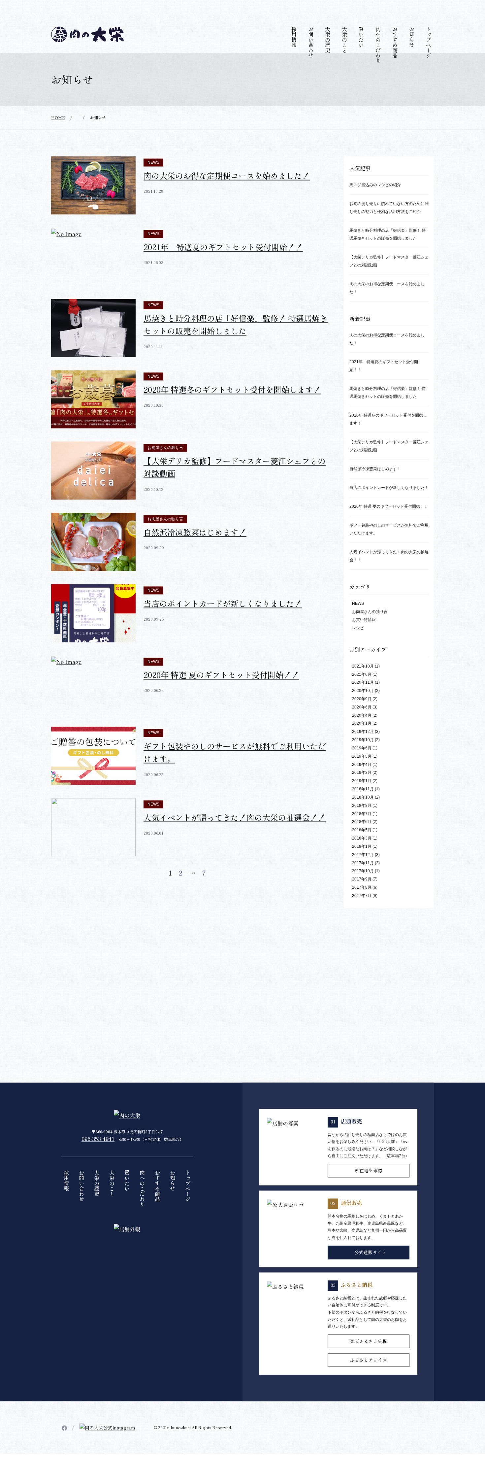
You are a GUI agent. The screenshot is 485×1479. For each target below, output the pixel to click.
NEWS (153, 177)
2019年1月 (362, 796)
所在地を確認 (368, 1185)
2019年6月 (362, 763)
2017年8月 (362, 902)
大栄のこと (344, 55)
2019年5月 (362, 771)
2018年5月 (362, 845)
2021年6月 (362, 689)
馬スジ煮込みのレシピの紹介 (375, 199)
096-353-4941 (97, 1154)
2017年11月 (363, 878)
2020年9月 (362, 714)
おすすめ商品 (395, 57)
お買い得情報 (364, 635)
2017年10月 (363, 886)
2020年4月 (362, 730)
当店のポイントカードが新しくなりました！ (223, 618)
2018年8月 (362, 820)
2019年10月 (363, 755)
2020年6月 (362, 722)
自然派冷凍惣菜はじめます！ (195, 547)
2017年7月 (362, 911)
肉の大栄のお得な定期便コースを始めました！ (227, 190)
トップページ (429, 57)
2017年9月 (362, 894)
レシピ (358, 643)
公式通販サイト (370, 1267)
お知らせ (412, 52)
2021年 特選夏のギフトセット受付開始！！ (223, 262)
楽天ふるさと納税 (368, 1356)
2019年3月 (362, 787)
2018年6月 (362, 837)
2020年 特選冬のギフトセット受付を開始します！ (232, 404)
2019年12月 (363, 746)
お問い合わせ (311, 57)
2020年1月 (362, 738)
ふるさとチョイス (368, 1375)
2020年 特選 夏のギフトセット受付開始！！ (221, 690)
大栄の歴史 (328, 55)
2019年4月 (362, 779)
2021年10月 (363, 681)
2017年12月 (363, 870)
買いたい (361, 52)
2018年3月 (362, 853)
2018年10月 (363, 812)
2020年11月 (363, 697)
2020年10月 (363, 706)
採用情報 (294, 52)
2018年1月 (362, 861)
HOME (58, 132)
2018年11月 (363, 804)
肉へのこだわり (378, 60)
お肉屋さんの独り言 (165, 463)
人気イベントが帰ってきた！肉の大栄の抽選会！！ (235, 832)
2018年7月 (362, 828)
